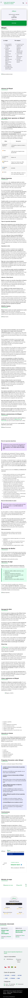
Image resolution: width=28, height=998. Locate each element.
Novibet (14, 975)
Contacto (9, 993)
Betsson (7, 975)
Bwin (18, 978)
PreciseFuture (12, 996)
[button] (23, 3)
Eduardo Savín (15, 864)
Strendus (12, 978)
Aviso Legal (9, 992)
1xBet (6, 978)
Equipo (4, 993)
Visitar (14, 23)
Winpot (8, 850)
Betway (20, 975)
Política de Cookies (17, 992)
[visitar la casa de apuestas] (14, 11)
